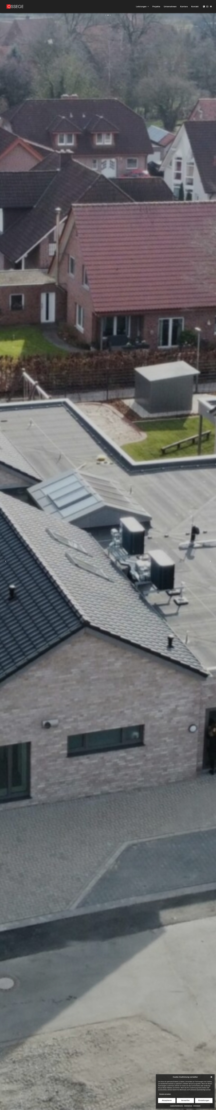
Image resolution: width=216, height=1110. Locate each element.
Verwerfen (185, 1100)
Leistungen (141, 6)
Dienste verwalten (165, 1094)
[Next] (210, 567)
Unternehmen (170, 6)
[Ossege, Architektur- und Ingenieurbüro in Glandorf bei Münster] (15, 6)
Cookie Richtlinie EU (176, 1106)
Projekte (156, 6)
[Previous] (5, 567)
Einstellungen (203, 1100)
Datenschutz (188, 1106)
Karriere (184, 6)
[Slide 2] (108, 15)
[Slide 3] (110, 15)
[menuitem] (142, 6)
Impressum (196, 1106)
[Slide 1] (106, 15)
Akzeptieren (167, 1100)
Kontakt (195, 6)
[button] (211, 1077)
